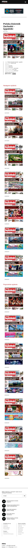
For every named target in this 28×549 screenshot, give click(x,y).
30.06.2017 (16, 70)
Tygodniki (10, 65)
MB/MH (15, 547)
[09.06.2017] (14, 381)
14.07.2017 (14, 69)
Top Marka (20, 528)
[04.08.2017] (14, 182)
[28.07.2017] (14, 155)
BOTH (7, 547)
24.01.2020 (16, 68)
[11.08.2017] (14, 210)
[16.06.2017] (14, 354)
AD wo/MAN (21, 527)
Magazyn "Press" (22, 524)
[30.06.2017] (14, 298)
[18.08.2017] (14, 238)
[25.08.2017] (14, 266)
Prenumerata (6, 528)
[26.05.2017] (14, 437)
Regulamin (5, 532)
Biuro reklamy (6, 527)
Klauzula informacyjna (8, 533)
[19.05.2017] (14, 465)
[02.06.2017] (14, 409)
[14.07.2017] (14, 99)
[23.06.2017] (14, 326)
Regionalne (10, 67)
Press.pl (20, 526)
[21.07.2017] (14, 127)
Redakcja (5, 524)
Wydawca (5, 526)
